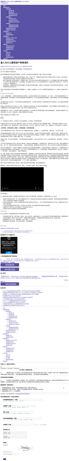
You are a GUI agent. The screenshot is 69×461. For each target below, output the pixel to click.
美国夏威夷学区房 (13, 15)
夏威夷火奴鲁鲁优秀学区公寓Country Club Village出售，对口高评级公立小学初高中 (23, 292)
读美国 (2, 66)
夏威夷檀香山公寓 (36, 278)
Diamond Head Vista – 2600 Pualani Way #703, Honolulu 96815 (17, 230)
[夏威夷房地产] (4, 3)
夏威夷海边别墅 (14, 276)
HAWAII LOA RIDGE (32, 276)
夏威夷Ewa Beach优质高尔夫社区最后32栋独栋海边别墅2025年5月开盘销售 (21, 294)
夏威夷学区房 (9, 42)
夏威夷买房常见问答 (11, 28)
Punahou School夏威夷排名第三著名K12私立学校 (14, 300)
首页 (4, 5)
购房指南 (8, 23)
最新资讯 (5, 44)
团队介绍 (8, 52)
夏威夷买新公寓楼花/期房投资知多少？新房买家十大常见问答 (18, 297)
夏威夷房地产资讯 (10, 46)
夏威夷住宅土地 (12, 18)
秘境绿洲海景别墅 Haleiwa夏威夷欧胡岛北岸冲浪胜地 (16, 303)
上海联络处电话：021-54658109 (21, 1)
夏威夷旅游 (6, 31)
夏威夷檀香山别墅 (27, 278)
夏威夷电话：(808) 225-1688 (7, 1)
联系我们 (5, 58)
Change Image (25, 450)
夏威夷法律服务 (9, 57)
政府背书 (8, 54)
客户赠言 (8, 55)
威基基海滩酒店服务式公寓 (49, 276)
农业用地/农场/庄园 (13, 20)
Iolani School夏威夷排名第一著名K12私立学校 (14, 302)
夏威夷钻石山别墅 (18, 278)
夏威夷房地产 (6, 7)
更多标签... (66, 280)
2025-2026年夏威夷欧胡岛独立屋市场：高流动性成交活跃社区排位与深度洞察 (21, 291)
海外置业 (17, 228)
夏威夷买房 (3, 228)
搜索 (2, 281)
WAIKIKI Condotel (10, 278)
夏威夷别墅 (11, 12)
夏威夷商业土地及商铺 (14, 21)
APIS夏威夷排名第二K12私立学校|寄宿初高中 (14, 299)
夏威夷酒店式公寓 (13, 13)
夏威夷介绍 (8, 33)
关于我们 (5, 50)
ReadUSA (20, 66)
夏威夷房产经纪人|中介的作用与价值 (12, 295)
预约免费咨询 (9, 265)
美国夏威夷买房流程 (13, 26)
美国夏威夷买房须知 (13, 25)
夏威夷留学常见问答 (11, 41)
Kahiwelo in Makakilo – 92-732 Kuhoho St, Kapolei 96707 (16, 232)
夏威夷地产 (8, 17)
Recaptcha (5, 445)
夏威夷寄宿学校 (9, 39)
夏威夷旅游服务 (9, 34)
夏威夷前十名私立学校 (11, 37)
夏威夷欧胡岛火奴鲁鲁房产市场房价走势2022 (14, 305)
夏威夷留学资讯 (9, 49)
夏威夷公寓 (11, 10)
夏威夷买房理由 (10, 228)
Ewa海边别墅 (22, 276)
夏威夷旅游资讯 (9, 47)
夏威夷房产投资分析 (11, 29)
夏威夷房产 (8, 9)
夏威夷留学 (6, 36)
